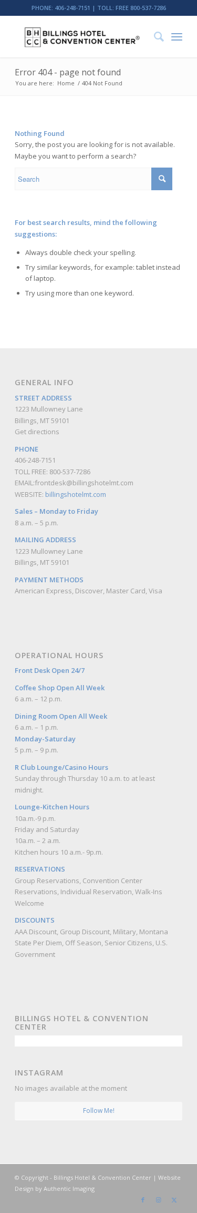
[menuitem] (153, 36)
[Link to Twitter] (174, 1200)
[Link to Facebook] (143, 1200)
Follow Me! (99, 1110)
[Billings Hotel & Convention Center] (82, 36)
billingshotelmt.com (75, 494)
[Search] (153, 36)
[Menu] (176, 36)
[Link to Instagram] (159, 1200)
